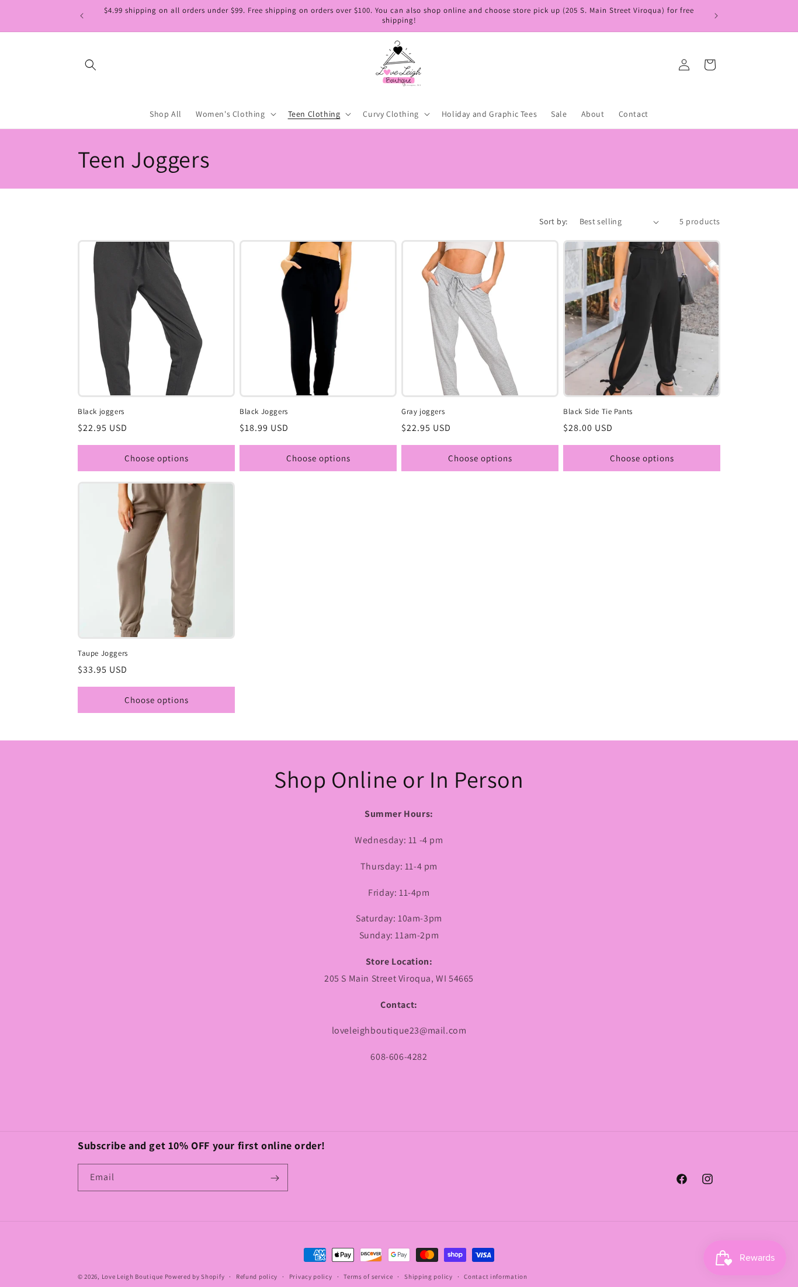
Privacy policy (310, 1276)
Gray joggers (423, 411)
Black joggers (101, 411)
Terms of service (368, 1276)
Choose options (156, 458)
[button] (90, 65)
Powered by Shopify (195, 1276)
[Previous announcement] (82, 16)
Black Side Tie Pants (598, 411)
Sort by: (553, 221)
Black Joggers (264, 411)
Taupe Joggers (103, 653)
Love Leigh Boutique (132, 1276)
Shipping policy (428, 1276)
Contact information (495, 1276)
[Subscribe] (274, 1178)
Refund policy (256, 1276)
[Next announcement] (716, 16)
